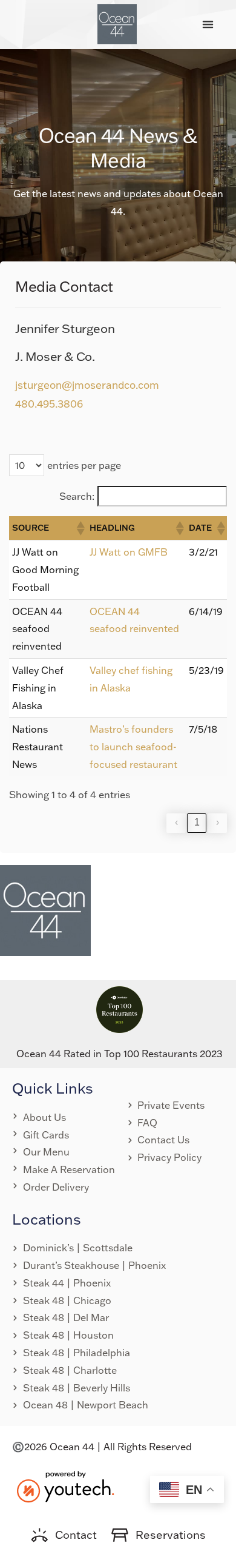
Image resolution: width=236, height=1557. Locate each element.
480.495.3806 (49, 403)
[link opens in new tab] (65, 1486)
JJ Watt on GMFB (129, 552)
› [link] (217, 822)
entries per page (84, 465)
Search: (76, 496)
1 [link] (197, 822)
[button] (208, 24)
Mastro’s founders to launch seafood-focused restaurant (133, 746)
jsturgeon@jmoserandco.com (87, 384)
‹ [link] (176, 822)
